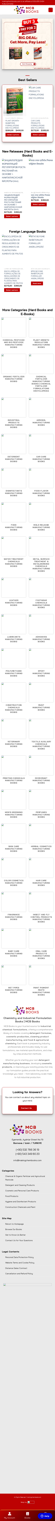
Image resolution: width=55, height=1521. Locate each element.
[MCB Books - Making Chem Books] (27, 10)
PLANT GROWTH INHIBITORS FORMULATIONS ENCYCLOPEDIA (12, 124)
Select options (13, 135)
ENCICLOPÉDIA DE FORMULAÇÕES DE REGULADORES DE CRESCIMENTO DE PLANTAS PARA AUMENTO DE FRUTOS (13, 277)
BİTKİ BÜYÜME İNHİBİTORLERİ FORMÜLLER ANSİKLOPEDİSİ (37, 275)
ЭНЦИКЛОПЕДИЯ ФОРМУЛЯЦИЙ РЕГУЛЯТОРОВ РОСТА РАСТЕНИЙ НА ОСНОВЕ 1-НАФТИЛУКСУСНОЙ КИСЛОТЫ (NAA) (13, 202)
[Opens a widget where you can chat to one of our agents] (45, 1516)
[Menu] (3, 10)
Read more (37, 283)
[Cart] (50, 10)
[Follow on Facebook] (26, 1508)
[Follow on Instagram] (29, 1508)
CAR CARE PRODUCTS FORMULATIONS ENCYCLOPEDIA (37, 124)
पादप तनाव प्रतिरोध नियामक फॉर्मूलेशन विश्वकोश (40, 196)
